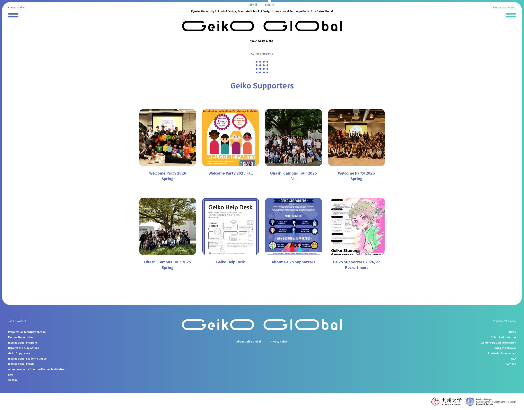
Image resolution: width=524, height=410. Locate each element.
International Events (21, 363)
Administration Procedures (498, 342)
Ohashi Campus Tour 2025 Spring (167, 264)
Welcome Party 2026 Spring (167, 175)
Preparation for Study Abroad (27, 331)
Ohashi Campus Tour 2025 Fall (293, 175)
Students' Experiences (502, 353)
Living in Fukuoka (505, 347)
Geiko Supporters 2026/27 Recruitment (356, 264)
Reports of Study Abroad (23, 347)
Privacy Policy (279, 341)
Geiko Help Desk (230, 261)
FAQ (10, 374)
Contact (13, 379)
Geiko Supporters (19, 353)
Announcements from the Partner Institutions (37, 369)
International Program (22, 342)
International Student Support (27, 358)
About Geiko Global (262, 40)
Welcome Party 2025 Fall (231, 173)
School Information (503, 337)
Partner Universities (21, 337)
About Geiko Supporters (293, 261)
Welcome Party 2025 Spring (356, 175)
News (512, 331)
